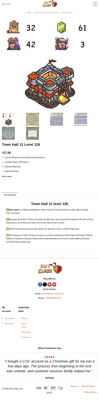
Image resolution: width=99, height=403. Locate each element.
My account (10, 318)
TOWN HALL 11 (67, 13)
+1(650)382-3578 (53, 298)
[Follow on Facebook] (40, 284)
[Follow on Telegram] (59, 284)
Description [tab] (10, 195)
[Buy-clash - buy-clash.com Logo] (49, 4)
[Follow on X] (45, 284)
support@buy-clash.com (52, 294)
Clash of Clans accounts (46, 13)
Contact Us (26, 337)
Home (28, 13)
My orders (9, 323)
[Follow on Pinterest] (49, 284)
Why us (25, 318)
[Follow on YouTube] (54, 284)
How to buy (26, 332)
